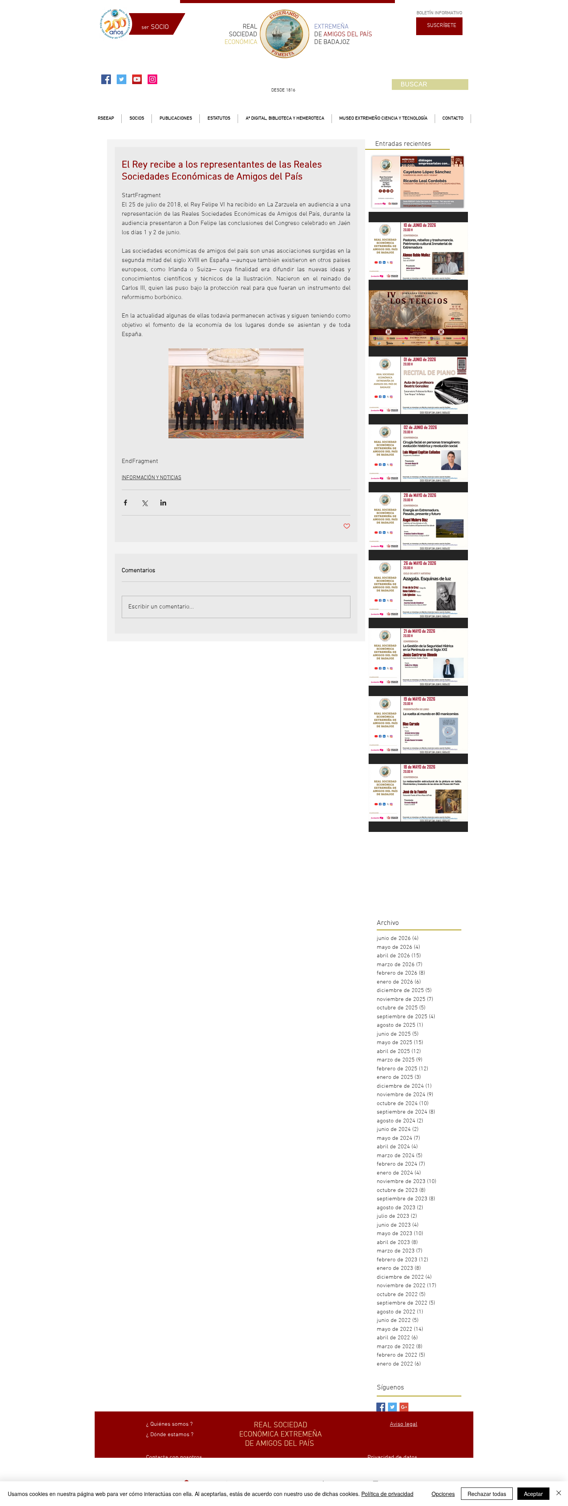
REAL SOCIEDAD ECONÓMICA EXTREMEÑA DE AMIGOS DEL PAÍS (280, 1435)
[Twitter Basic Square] (392, 1407)
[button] (136, 118)
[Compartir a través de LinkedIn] (163, 502)
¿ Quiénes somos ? (169, 1424)
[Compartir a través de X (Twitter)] (144, 502)
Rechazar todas (487, 1494)
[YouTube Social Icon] (137, 79)
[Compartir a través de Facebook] (125, 502)
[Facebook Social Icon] (106, 79)
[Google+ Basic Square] (404, 1407)
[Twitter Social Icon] (121, 79)
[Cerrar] (558, 1493)
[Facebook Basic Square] (380, 1407)
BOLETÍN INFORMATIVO (439, 13)
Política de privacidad (387, 1494)
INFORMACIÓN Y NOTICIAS (151, 478)
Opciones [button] (443, 1494)
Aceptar (533, 1494)
